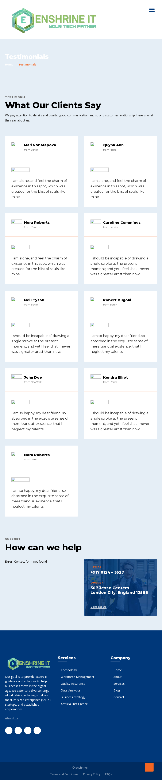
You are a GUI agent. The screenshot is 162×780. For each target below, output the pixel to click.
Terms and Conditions (64, 774)
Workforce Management (77, 677)
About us (11, 718)
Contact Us (98, 606)
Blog (116, 690)
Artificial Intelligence (74, 704)
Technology (69, 670)
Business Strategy (73, 697)
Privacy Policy (91, 774)
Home (9, 64)
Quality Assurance (73, 684)
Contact (118, 697)
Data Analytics (70, 690)
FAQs (108, 774)
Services (119, 684)
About (117, 677)
